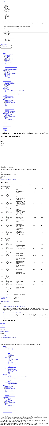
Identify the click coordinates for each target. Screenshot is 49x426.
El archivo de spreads (12, 367)
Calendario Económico (9, 105)
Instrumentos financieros (7, 62)
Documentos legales (9, 120)
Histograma (2, 323)
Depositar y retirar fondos (10, 83)
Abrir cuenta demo (4, 179)
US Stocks (7, 68)
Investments (2, 327)
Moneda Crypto (8, 65)
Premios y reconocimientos (10, 116)
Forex (6, 63)
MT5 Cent (7, 76)
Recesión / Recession (4, 331)
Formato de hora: (7, 33)
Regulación (7, 115)
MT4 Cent (7, 72)
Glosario (4, 335)
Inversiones (5, 88)
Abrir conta (5, 49)
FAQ (6, 86)
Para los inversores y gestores (10, 91)
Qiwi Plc (2, 295)
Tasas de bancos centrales (10, 107)
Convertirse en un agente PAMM (11, 92)
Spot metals (7, 64)
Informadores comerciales (10, 102)
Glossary (7, 85)
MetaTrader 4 (7, 55)
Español (4, 3)
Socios (4, 99)
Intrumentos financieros (9, 109)
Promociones (7, 84)
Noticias (6, 117)
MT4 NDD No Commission (10, 73)
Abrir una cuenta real (12, 179)
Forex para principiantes (9, 112)
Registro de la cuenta (9, 82)
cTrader (6, 57)
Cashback (7, 87)
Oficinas (9, 399)
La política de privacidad (7, 412)
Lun (8, 39)
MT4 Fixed (7, 74)
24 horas (9, 34)
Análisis (4, 103)
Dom (9, 40)
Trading (4, 53)
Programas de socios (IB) (10, 100)
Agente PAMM (8, 101)
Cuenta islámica (8, 79)
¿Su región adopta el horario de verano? (11, 28)
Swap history (10, 366)
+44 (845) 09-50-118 (4, 44)
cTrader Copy (7, 60)
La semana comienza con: (9, 38)
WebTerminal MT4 (8, 58)
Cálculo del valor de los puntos (11, 69)
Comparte (7, 110)
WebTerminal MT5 (8, 59)
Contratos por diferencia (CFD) (11, 67)
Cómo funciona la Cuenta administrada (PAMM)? (14, 90)
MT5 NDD (7, 75)
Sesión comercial (8, 106)
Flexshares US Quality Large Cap (7, 299)
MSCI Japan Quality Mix (5, 297)
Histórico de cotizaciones (10, 111)
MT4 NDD (7, 71)
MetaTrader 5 (7, 56)
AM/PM (9, 35)
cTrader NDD (8, 77)
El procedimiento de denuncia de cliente (10, 410)
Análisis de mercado (9, 104)
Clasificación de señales (9, 97)
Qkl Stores (3, 298)
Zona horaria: (6, 26)
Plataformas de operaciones (8, 54)
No (8, 31)
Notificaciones (8, 118)
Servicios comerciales (7, 81)
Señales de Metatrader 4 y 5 (8, 96)
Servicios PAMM (6, 89)
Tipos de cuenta (6, 70)
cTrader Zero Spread (9, 78)
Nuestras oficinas (8, 114)
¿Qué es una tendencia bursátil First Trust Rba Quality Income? (15, 312)
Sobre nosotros (5, 113)
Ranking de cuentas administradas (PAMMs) (13, 93)
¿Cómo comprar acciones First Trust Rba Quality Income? (14, 306)
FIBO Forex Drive (8, 61)
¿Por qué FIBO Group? (9, 119)
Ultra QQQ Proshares (5, 301)
